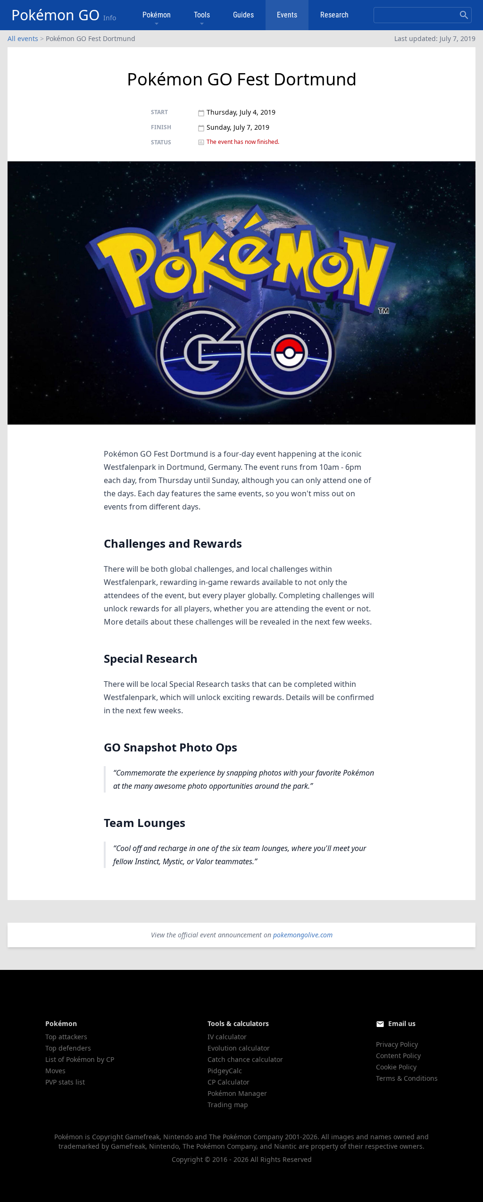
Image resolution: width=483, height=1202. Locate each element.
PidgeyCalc (225, 1070)
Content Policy (398, 1055)
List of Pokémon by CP (79, 1059)
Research (334, 14)
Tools (202, 14)
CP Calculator (229, 1081)
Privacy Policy (397, 1044)
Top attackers (66, 1036)
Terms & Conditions (407, 1078)
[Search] (464, 15)
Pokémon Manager (237, 1093)
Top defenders (68, 1047)
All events (23, 38)
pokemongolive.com (303, 934)
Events (287, 14)
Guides (243, 14)
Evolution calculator (239, 1047)
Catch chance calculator (245, 1059)
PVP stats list (65, 1081)
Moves (55, 1070)
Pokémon (156, 14)
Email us (402, 1023)
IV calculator (227, 1036)
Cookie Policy (396, 1066)
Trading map (228, 1104)
